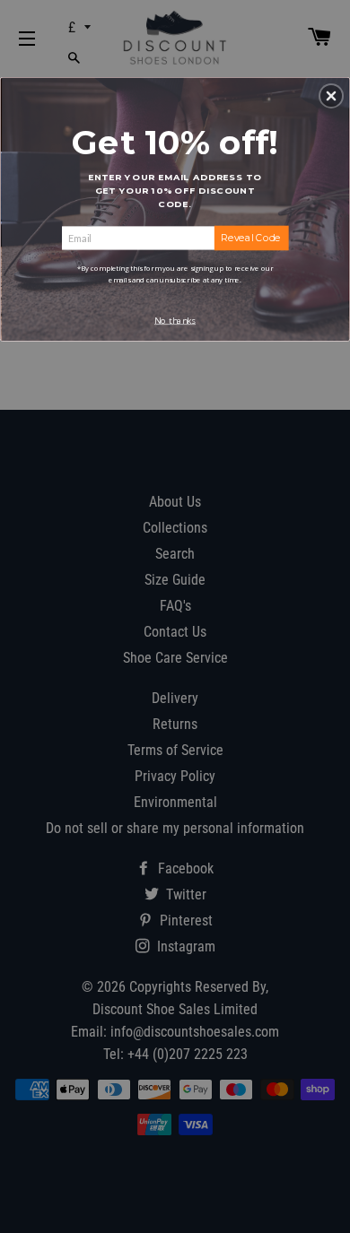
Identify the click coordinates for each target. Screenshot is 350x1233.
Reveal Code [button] (251, 237)
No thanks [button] (175, 320)
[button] (331, 96)
